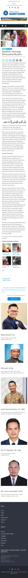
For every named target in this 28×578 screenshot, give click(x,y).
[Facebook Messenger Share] (10, 60)
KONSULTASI (14, 298)
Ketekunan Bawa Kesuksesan (16, 295)
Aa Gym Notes (4, 517)
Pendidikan (3, 536)
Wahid (14, 56)
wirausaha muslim (21, 56)
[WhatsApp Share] (3, 60)
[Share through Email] (17, 60)
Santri (2, 545)
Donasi (2, 522)
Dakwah (3, 531)
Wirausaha (9, 49)
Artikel (4, 49)
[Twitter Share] (13, 60)
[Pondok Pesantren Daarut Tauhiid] (2, 25)
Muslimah (3, 543)
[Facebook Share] (6, 60)
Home (2, 510)
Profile (2, 513)
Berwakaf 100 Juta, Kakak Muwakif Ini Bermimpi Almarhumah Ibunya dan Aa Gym (14, 290)
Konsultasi (3, 520)
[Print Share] (20, 60)
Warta (2, 515)
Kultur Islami (4, 540)
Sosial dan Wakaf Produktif (7, 533)
